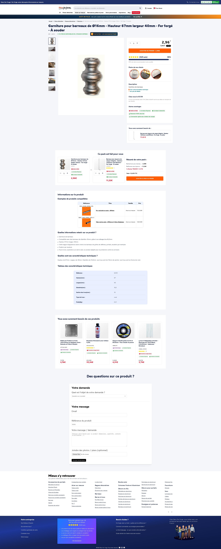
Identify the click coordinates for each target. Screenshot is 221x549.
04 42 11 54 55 (206, 2)
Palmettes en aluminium (125, 491)
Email (74, 411)
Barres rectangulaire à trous (102, 507)
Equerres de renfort (53, 505)
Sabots (50, 502)
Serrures (50, 500)
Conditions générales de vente (29, 530)
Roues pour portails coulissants (56, 497)
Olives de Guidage (53, 492)
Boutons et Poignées (54, 489)
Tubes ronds (75, 490)
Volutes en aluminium (124, 501)
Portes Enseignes (146, 506)
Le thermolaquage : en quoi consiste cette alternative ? (131, 530)
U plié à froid (98, 482)
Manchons (98, 488)
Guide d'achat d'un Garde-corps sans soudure (128, 533)
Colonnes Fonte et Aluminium (129, 485)
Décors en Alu (123, 489)
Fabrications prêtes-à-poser (95, 12)
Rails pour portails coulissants (56, 495)
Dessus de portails (147, 498)
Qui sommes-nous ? (26, 526)
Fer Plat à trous (99, 499)
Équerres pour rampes (101, 490)
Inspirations (122, 12)
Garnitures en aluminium (148, 484)
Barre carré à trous (100, 505)
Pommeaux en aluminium (149, 482)
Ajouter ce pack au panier (145, 178)
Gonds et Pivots (52, 487)
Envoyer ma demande (79, 460)
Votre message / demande (84, 430)
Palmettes (144, 490)
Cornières (74, 501)
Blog (129, 12)
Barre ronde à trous (100, 502)
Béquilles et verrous (53, 484)
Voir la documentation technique (139, 89)
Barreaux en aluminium (124, 506)
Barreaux (98, 494)
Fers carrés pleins (76, 495)
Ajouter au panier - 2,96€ (150, 51)
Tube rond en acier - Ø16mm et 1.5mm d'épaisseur (110, 222)
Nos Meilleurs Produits (27, 523)
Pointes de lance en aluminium (126, 499)
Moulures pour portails (148, 501)
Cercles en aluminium (124, 504)
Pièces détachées (68, 12)
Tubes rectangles (76, 506)
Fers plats (74, 498)
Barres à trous (100, 497)
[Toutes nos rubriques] (60, 12)
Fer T (73, 503)
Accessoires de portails (56, 482)
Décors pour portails (149, 488)
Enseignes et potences (150, 504)
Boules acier (122, 482)
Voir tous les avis (76, 540)
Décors (143, 495)
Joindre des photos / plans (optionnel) (89, 450)
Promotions (136, 12)
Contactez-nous (25, 533)
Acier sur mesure (80, 12)
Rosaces (144, 493)
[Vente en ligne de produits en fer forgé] (65, 8)
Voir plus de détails (135, 91)
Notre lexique (24, 537)
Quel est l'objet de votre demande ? (88, 392)
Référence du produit (81, 420)
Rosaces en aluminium (124, 493)
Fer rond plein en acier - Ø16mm (105, 210)
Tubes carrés (75, 488)
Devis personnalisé (111, 12)
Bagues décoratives (102, 485)
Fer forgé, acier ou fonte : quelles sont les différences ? (131, 523)
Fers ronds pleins (76, 493)
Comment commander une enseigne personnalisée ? (130, 526)
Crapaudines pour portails (79, 482)
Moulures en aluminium (124, 496)
